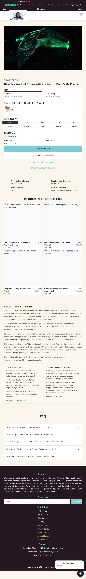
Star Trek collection (25, 324)
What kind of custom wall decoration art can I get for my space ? (29, 427)
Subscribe (77, 501)
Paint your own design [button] (43, 168)
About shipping (43, 536)
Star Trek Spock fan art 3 (57, 326)
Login (80, 9)
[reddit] (14, 1)
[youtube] (12, 1)
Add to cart (44, 149)
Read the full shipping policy (16, 400)
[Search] (72, 15)
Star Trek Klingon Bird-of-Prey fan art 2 (27, 326)
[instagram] (7, 1)
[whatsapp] (17, 1)
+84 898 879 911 (24, 1)
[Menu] (5, 15)
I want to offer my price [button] (43, 162)
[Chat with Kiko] (80, 573)
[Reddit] (50, 561)
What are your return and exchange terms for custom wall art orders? (30, 456)
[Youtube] (46, 561)
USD (4, 9)
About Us (43, 511)
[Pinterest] (43, 561)
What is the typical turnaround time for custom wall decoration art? (29, 434)
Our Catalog (43, 518)
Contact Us (43, 539)
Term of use (43, 525)
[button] (9, 109)
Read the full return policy (55, 396)
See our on (38, 155)
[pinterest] (9, 1)
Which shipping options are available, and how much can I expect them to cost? (34, 442)
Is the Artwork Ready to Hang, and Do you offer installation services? (31, 449)
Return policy (43, 532)
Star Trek (11, 80)
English (42, 9)
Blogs (43, 522)
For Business (43, 514)
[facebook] (5, 1)
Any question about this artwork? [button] (69, 564)
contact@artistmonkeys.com (43, 551)
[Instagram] (39, 561)
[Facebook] (35, 561)
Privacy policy (43, 529)
